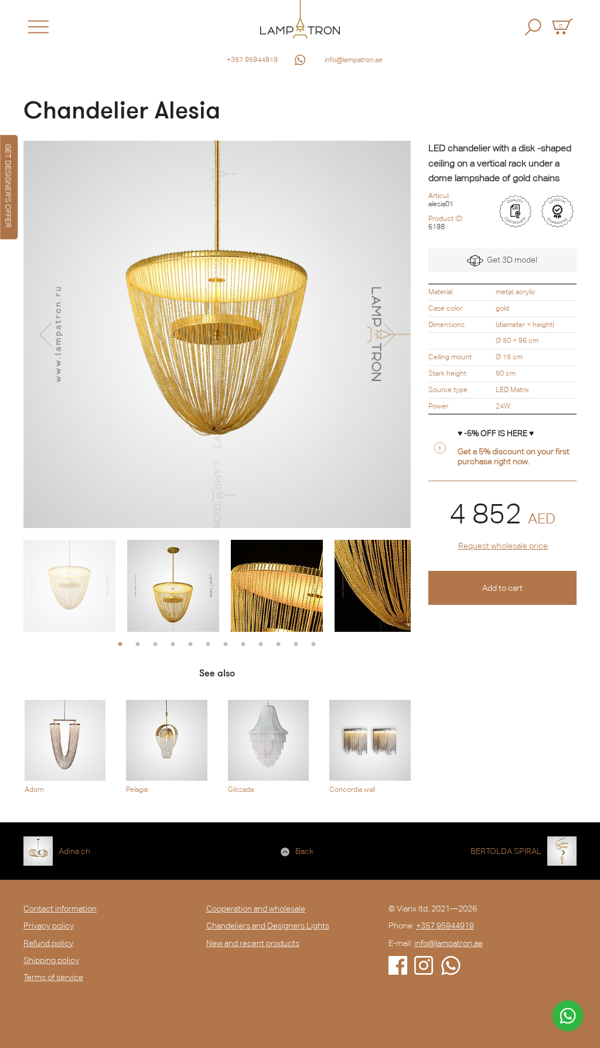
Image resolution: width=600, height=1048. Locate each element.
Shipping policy (51, 960)
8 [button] (243, 645)
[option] (217, 334)
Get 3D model (510, 259)
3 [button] (155, 645)
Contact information (60, 908)
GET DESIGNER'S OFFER (8, 185)
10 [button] (278, 645)
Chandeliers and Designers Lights (267, 925)
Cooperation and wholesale (255, 908)
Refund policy (48, 943)
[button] (45, 334)
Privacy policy (48, 925)
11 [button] (296, 645)
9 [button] (261, 645)
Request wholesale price (503, 545)
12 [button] (313, 645)
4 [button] (173, 645)
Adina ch (74, 851)
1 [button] (120, 645)
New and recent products (252, 943)
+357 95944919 (252, 60)
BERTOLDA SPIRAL (506, 851)
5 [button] (190, 645)
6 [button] (208, 645)
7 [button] (225, 645)
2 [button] (138, 645)
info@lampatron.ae (354, 60)
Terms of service (53, 977)
